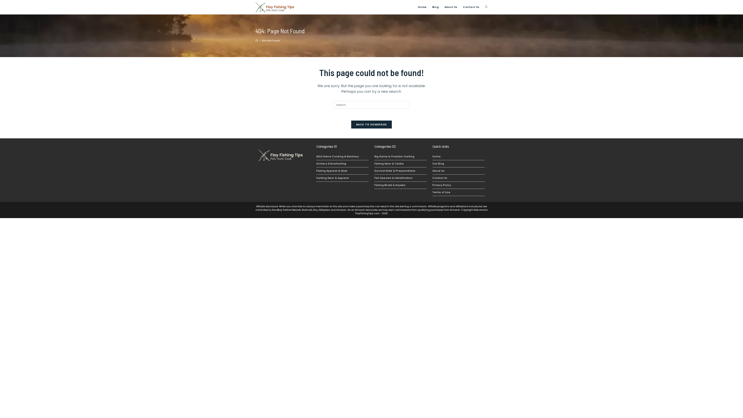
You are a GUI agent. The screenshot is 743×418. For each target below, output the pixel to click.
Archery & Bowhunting (331, 163)
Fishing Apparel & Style (332, 171)
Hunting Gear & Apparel (332, 178)
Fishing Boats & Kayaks (389, 185)
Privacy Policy (441, 185)
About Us (438, 171)
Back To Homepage (371, 124)
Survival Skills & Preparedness (394, 171)
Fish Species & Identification (393, 178)
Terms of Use (441, 192)
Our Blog (438, 163)
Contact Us (439, 178)
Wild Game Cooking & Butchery (337, 156)
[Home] (256, 40)
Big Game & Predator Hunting (394, 156)
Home (436, 156)
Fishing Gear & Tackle (389, 163)
